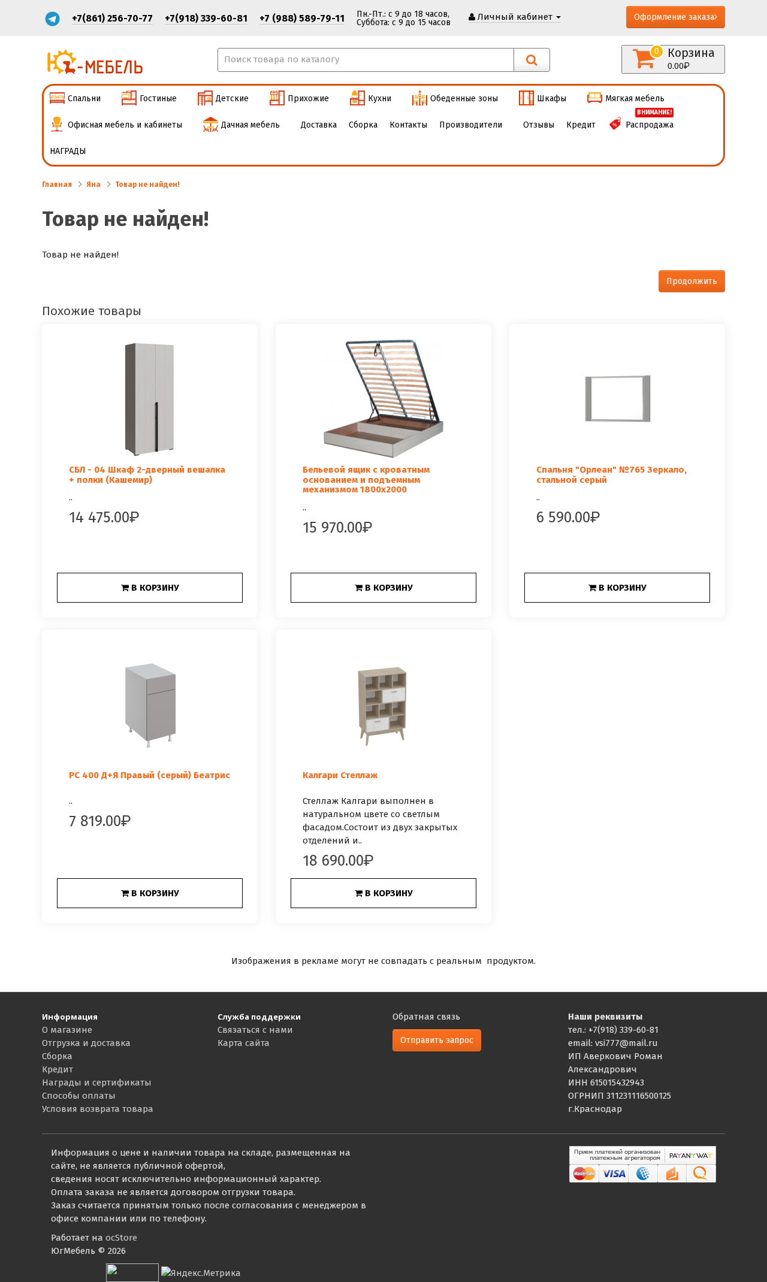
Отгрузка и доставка (86, 1043)
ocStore (121, 1237)
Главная (57, 184)
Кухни (379, 98)
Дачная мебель (250, 125)
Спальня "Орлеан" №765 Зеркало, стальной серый (611, 474)
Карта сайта (244, 1043)
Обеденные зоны (464, 98)
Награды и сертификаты (97, 1082)
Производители (470, 125)
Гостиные (158, 98)
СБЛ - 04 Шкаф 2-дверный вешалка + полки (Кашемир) (147, 474)
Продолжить (691, 281)
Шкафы (551, 98)
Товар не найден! (147, 184)
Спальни (84, 98)
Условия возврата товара (97, 1108)
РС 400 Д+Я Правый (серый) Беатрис (149, 775)
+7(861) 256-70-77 (112, 18)
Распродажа (650, 121)
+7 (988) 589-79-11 (302, 18)
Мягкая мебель (635, 98)
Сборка (363, 125)
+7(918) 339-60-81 (206, 18)
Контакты (408, 125)
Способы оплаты (79, 1095)
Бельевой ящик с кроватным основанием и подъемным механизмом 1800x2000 (366, 479)
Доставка (319, 125)
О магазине (67, 1029)
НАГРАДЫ (68, 151)
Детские (232, 98)
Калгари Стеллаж (340, 775)
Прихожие (308, 98)
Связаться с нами (255, 1029)
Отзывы (538, 125)
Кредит (581, 125)
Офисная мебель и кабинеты (125, 125)
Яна (93, 184)
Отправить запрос (436, 1040)
